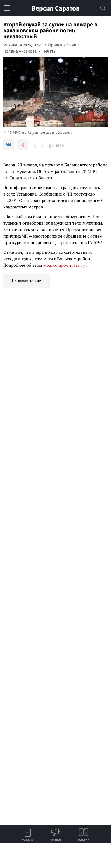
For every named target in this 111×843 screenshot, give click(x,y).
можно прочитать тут (65, 265)
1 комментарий (26, 280)
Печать (49, 51)
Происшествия (62, 45)
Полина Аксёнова (20, 51)
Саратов (55, 8)
